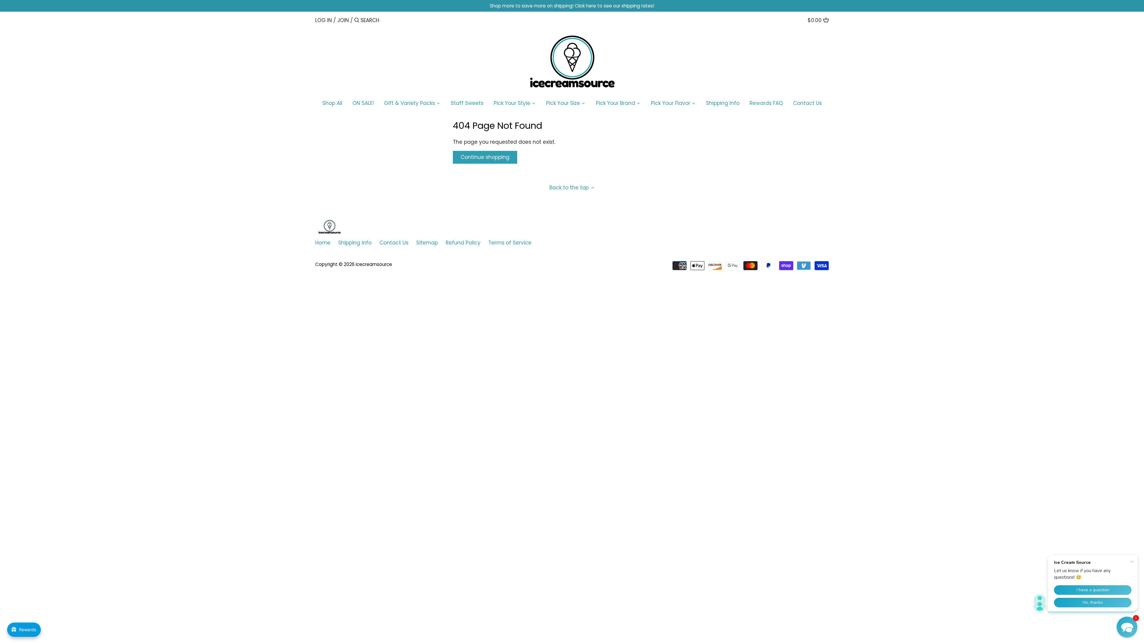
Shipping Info (355, 242)
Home (322, 242)
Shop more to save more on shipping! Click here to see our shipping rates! (572, 6)
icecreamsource (374, 264)
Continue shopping (485, 157)
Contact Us (394, 242)
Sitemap (427, 242)
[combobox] (385, 20)
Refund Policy (463, 242)
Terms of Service (509, 242)
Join (343, 20)
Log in (323, 20)
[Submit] (356, 20)
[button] (1127, 627)
